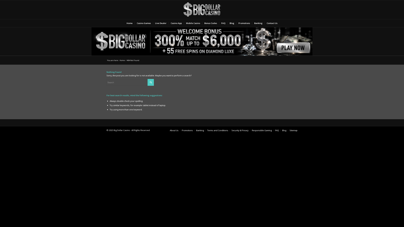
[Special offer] (202, 41)
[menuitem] (130, 23)
